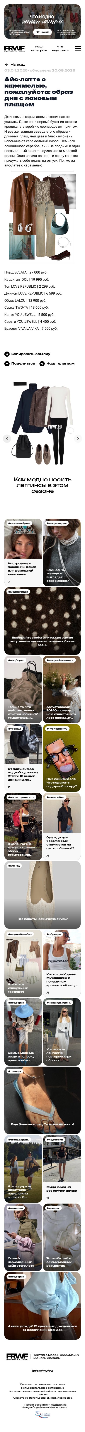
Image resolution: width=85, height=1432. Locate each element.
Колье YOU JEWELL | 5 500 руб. (29, 315)
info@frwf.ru (42, 1370)
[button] (78, 48)
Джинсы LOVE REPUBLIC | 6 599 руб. (33, 293)
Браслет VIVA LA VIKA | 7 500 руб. (31, 328)
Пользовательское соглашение (42, 1387)
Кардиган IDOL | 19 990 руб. (26, 279)
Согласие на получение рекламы (42, 1384)
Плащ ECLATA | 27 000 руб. (26, 272)
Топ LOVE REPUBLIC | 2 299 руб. (29, 286)
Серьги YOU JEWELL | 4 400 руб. (30, 321)
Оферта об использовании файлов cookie (42, 1397)
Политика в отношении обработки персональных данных (42, 1392)
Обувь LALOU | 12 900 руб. (25, 300)
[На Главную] (13, 49)
